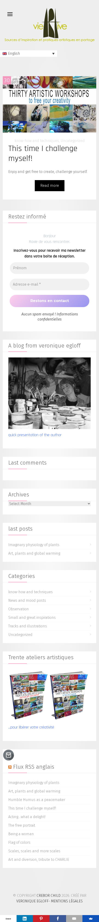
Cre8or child (49, 895)
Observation (18, 609)
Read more (49, 185)
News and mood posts (27, 600)
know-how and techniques (37, 141)
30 (7, 80)
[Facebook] (58, 918)
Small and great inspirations (32, 617)
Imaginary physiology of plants (33, 545)
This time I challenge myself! (42, 153)
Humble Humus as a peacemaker (36, 800)
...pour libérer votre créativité (31, 727)
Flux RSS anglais (33, 767)
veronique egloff (32, 901)
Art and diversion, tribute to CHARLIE (38, 859)
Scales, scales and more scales (34, 851)
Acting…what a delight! (26, 817)
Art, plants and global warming (34, 553)
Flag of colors (19, 842)
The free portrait (21, 825)
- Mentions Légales (66, 901)
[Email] (74, 918)
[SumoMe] (90, 918)
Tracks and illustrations (27, 626)
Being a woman (21, 834)
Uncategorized (73, 141)
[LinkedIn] (25, 918)
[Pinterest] (41, 918)
